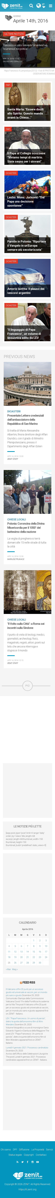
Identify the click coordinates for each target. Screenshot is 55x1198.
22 (34, 957)
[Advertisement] (27, 729)
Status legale (15, 1154)
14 (27, 952)
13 (21, 952)
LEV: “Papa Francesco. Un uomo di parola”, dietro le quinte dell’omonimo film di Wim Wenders (26, 1021)
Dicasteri (11, 173)
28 (27, 963)
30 (40, 963)
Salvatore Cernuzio (12, 61)
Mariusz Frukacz (15, 559)
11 (9, 952)
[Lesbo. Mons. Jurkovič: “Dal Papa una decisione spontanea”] (27, 189)
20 (21, 957)
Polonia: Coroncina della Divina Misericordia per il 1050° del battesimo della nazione (25, 528)
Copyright (29, 1154)
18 (9, 957)
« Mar (8, 969)
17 (46, 952)
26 (15, 963)
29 (34, 963)
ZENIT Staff (12, 459)
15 (34, 952)
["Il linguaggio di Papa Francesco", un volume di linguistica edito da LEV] (27, 321)
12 (15, 952)
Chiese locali (16, 519)
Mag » (15, 969)
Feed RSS (29, 982)
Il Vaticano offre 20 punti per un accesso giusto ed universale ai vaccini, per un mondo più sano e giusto (26, 992)
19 (15, 957)
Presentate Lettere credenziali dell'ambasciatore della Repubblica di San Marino (25, 419)
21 (27, 957)
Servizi (49, 1149)
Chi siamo (6, 1149)
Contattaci (41, 1154)
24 (46, 957)
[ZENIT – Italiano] (15, 6)
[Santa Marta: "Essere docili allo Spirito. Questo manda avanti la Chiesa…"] (27, 101)
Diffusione (24, 1149)
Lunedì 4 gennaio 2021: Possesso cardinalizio (27, 1047)
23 (40, 957)
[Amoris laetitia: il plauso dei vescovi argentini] (27, 277)
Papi (8, 85)
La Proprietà (37, 1149)
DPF (15, 1149)
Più (28, 685)
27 (21, 963)
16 (40, 952)
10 (46, 946)
